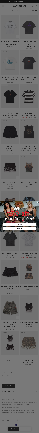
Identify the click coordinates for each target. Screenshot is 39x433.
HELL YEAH (19, 224)
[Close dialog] (38, 202)
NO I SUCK (19, 228)
